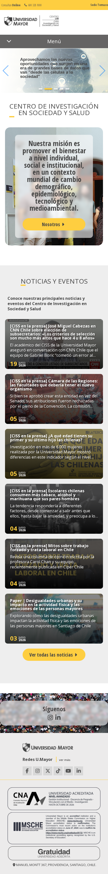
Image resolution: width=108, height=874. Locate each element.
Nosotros (51, 224)
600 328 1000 (35, 5)
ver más (64, 760)
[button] (40, 89)
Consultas (11, 5)
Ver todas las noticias (51, 654)
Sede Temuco (99, 5)
